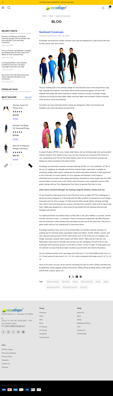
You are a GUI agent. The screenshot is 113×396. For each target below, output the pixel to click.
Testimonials (81, 334)
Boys (41, 323)
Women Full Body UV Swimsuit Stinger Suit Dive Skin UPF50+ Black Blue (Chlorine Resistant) (22, 127)
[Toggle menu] (3, 7)
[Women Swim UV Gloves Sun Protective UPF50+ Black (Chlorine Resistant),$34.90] (6, 108)
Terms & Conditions (9, 353)
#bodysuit (66, 282)
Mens (41, 316)
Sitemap (5, 367)
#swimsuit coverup (70, 287)
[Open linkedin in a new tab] (23, 332)
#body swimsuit (53, 282)
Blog (79, 316)
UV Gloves (43, 327)
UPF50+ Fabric (7, 349)
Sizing (79, 320)
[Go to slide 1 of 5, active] (10, 164)
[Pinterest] (81, 276)
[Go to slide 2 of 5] (13, 164)
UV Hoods (43, 330)
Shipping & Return (83, 323)
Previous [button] (3, 2)
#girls (98, 282)
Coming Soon (44, 337)
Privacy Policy (7, 357)
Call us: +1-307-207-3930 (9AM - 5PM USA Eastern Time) (17, 322)
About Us (80, 312)
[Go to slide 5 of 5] (22, 164)
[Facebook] (69, 276)
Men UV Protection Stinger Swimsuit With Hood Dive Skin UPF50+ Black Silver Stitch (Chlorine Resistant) (21, 147)
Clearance (43, 334)
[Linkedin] (77, 276)
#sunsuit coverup (53, 287)
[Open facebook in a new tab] (3, 332)
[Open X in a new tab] (13, 332)
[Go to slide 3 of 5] (16, 164)
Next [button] (110, 2)
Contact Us (81, 330)
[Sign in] (103, 7)
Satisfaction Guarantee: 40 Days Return (56, 2)
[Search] (9, 7)
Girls (41, 320)
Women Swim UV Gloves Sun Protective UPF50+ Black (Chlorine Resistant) (21, 106)
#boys (75, 282)
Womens (42, 312)
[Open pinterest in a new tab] (18, 332)
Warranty (5, 360)
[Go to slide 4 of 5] (19, 164)
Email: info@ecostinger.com (15, 326)
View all (28, 97)
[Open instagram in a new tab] (8, 332)
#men (106, 282)
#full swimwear (87, 282)
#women (83, 287)
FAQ (78, 327)
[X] (73, 276)
